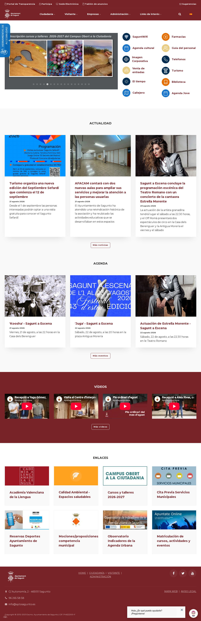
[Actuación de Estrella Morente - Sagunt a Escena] (166, 296)
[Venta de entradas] (126, 70)
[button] (179, 14)
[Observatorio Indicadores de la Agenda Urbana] (125, 519)
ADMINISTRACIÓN (100, 576)
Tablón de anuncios (96, 4)
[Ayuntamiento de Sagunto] (12, 14)
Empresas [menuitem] (93, 14)
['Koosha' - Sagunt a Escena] (35, 296)
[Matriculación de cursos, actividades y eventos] (174, 519)
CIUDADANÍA (96, 573)
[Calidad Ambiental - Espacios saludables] (76, 475)
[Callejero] (126, 93)
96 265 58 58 (16, 598)
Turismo (177, 70)
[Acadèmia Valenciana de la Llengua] (27, 476)
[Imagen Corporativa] (126, 59)
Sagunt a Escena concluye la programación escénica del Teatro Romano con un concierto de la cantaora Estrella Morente (162, 192)
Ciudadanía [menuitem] (47, 14)
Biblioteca (178, 81)
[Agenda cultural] (126, 48)
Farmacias (179, 36)
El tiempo (139, 81)
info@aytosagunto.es (22, 604)
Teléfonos (178, 59)
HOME (82, 573)
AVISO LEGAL (188, 591)
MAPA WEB (171, 591)
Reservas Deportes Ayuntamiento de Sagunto (25, 540)
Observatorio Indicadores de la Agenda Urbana (121, 540)
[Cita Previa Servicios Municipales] (174, 475)
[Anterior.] (11, 61)
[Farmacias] (166, 37)
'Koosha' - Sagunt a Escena (30, 323)
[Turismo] (166, 71)
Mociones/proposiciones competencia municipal (78, 540)
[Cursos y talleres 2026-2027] (125, 476)
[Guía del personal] (166, 48)
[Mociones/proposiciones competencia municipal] (76, 519)
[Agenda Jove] (166, 93)
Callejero (139, 92)
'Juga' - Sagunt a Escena (94, 323)
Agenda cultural (143, 48)
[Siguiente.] (111, 61)
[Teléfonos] (166, 59)
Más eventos (100, 356)
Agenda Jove (181, 93)
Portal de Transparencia (20, 4)
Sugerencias (189, 4)
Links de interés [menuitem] (150, 14)
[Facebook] (173, 573)
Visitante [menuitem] (70, 14)
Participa (46, 4)
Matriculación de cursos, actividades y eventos (173, 540)
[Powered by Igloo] (4, 617)
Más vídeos (100, 427)
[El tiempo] (126, 81)
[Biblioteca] (166, 82)
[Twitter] (183, 573)
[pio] (61, 61)
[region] (61, 61)
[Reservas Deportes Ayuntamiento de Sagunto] (27, 519)
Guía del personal (184, 48)
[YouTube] (192, 573)
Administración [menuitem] (119, 14)
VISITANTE (114, 573)
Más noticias (100, 245)
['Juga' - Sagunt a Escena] (100, 296)
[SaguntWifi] (126, 37)
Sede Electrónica (68, 4)
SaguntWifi (140, 36)
